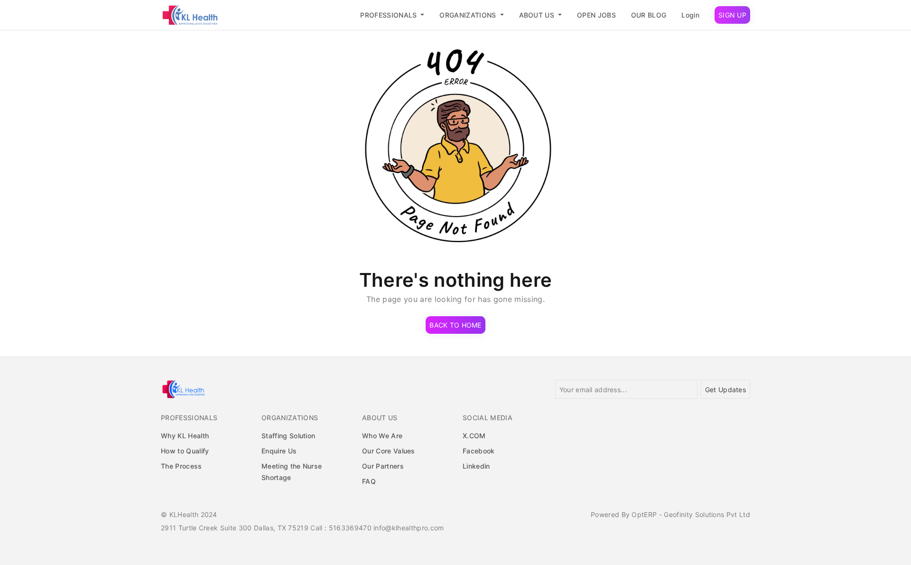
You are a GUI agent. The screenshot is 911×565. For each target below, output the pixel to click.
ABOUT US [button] (538, 15)
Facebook (479, 451)
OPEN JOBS (596, 15)
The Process (181, 466)
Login (690, 15)
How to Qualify (185, 451)
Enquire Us (279, 451)
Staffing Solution (288, 436)
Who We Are (382, 436)
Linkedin (476, 466)
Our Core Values (388, 451)
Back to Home (455, 325)
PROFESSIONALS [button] (389, 15)
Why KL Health (185, 436)
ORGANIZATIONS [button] (468, 15)
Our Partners (383, 466)
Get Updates (725, 390)
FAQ (369, 481)
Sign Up (732, 15)
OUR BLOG (649, 15)
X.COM (474, 436)
